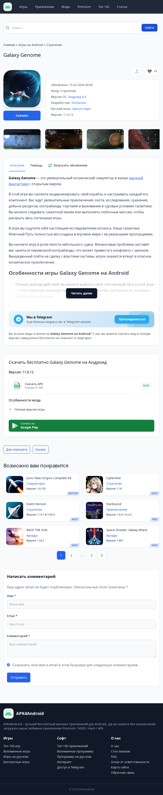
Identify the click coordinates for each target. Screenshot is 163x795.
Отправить (19, 677)
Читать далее (81, 293)
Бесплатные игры (16, 762)
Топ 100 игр (11, 746)
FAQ (114, 757)
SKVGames (78, 103)
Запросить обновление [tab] (70, 165)
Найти (149, 28)
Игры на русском (15, 757)
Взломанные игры (16, 751)
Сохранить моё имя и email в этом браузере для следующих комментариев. (75, 665)
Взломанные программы (75, 751)
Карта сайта (120, 767)
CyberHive (113, 478)
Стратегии (54, 45)
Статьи (122, 7)
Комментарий (18, 636)
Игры (23, 7)
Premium (84, 7)
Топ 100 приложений (72, 746)
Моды (66, 7)
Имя (11, 596)
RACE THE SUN (37, 530)
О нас (115, 746)
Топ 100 (103, 7)
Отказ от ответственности (130, 762)
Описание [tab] (17, 165)
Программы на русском (74, 757)
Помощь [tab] (36, 165)
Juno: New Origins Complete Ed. (49, 478)
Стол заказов (120, 751)
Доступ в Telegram (70, 767)
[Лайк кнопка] (149, 71)
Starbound (113, 504)
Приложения (44, 7)
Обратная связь (122, 773)
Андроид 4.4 (77, 97)
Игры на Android (30, 45)
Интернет (64, 762)
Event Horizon (36, 504)
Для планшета (16, 449)
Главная (9, 45)
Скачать (22, 115)
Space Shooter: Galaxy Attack (126, 530)
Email (12, 616)
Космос (40, 449)
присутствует (81, 109)
